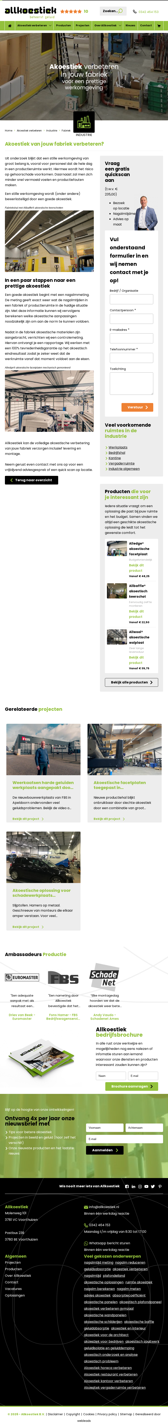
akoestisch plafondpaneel (140, 1302)
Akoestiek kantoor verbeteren (108, 1381)
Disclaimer (56, 1414)
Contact (146, 25)
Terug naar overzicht (33, 480)
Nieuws (130, 25)
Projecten (82, 25)
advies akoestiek (97, 1295)
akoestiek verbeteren (130, 1269)
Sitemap (126, 1414)
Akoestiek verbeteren (32, 25)
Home (9, 130)
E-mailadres (119, 329)
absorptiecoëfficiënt (129, 1295)
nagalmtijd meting (98, 1262)
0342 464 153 (99, 1225)
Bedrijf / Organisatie (124, 291)
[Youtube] (146, 1185)
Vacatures (13, 1288)
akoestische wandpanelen (105, 1315)
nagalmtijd (92, 1275)
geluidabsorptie (96, 1328)
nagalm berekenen (99, 1288)
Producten (63, 25)
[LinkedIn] (133, 1185)
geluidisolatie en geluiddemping (109, 1348)
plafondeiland (114, 1275)
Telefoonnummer (124, 349)
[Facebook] (127, 1185)
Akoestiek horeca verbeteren (108, 1367)
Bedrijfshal (117, 452)
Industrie (52, 130)
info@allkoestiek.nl (104, 1207)
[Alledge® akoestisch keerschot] (117, 590)
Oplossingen (15, 1295)
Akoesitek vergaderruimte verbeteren (115, 1387)
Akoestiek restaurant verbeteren (110, 1374)
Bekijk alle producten (129, 682)
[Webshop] (158, 25)
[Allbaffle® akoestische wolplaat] (117, 637)
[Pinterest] (159, 1185)
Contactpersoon (123, 310)
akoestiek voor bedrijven (104, 1341)
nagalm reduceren (130, 1262)
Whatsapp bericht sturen (109, 1243)
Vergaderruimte (122, 463)
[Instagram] (140, 1185)
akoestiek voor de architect (106, 1335)
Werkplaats (118, 447)
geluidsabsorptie (97, 1269)
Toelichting (118, 369)
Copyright (73, 1414)
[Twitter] (153, 1185)
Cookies (89, 1414)
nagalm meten (129, 1288)
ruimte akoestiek (138, 1282)
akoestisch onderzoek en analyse (111, 1354)
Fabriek (65, 130)
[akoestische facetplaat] (117, 548)
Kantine (115, 458)
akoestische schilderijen (103, 1321)
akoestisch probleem (101, 1361)
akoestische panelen (101, 1302)
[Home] (10, 25)
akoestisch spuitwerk (142, 1341)
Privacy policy (108, 1414)
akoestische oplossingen (104, 1282)
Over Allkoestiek (105, 25)
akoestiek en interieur (128, 1328)
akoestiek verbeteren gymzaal (109, 1308)
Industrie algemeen (124, 468)
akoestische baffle (139, 1321)
